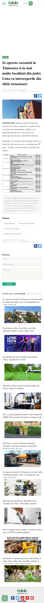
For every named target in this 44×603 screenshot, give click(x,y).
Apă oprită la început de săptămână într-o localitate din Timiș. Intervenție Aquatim (20, 502)
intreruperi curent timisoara (13, 234)
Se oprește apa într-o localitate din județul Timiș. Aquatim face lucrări (20, 358)
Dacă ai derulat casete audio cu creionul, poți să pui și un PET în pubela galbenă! (22, 531)
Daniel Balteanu (19, 90)
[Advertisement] (22, 23)
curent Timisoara (9, 223)
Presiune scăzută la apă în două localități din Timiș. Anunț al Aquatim (21, 387)
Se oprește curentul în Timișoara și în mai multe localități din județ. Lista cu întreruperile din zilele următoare (22, 302)
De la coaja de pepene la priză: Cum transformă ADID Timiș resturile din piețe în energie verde (22, 415)
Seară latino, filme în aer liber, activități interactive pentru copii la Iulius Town (19, 329)
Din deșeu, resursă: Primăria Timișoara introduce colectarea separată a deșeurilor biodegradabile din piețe (20, 446)
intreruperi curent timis (11, 228)
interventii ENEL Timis (27, 223)
